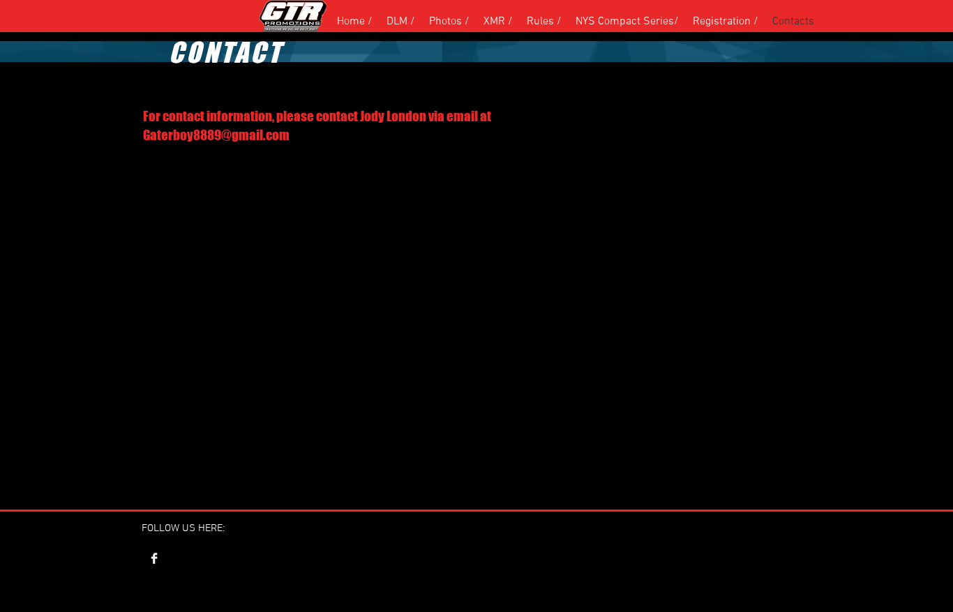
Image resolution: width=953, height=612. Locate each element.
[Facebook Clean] (154, 558)
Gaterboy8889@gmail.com (216, 135)
